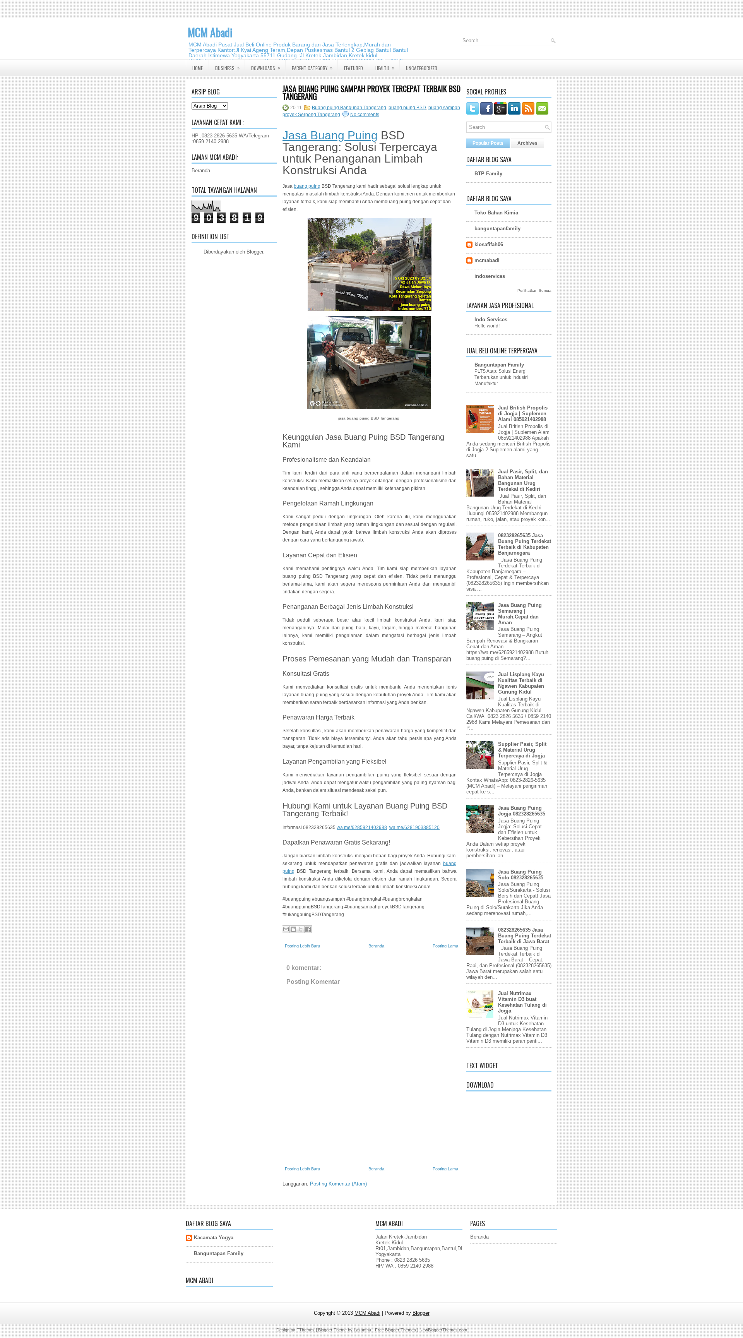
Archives (527, 143)
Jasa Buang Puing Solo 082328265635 (520, 875)
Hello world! (487, 326)
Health (384, 67)
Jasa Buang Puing (330, 135)
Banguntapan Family (499, 365)
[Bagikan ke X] (301, 929)
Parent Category (312, 67)
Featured (353, 68)
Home (197, 68)
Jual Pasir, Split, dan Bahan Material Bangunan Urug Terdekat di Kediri (523, 480)
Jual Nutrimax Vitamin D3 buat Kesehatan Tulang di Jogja (522, 1002)
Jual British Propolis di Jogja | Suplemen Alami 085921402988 (523, 413)
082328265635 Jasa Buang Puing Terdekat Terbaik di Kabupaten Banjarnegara (524, 544)
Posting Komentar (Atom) (338, 1184)
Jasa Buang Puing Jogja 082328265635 (521, 811)
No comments (364, 114)
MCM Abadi (210, 32)
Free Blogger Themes (395, 1330)
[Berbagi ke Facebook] (308, 929)
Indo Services (490, 319)
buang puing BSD (407, 107)
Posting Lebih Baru (302, 946)
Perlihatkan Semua (534, 290)
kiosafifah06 (488, 244)
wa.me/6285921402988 (362, 827)
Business (227, 67)
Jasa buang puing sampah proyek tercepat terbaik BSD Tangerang (371, 92)
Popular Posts (488, 143)
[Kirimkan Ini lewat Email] (286, 929)
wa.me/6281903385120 (414, 827)
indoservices (489, 276)
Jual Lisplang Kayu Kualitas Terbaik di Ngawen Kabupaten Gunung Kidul (521, 683)
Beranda (201, 170)
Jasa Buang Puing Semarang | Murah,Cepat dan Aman (520, 613)
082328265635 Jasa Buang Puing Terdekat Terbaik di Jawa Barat (524, 935)
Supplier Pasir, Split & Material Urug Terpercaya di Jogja (522, 750)
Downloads (265, 67)
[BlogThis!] (293, 929)
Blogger (255, 252)
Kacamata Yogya (213, 1237)
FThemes (305, 1330)
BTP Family (488, 173)
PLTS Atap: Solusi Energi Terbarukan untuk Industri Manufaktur (501, 377)
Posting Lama (445, 946)
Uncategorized (421, 68)
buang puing (307, 186)
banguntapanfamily (497, 228)
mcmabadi (487, 260)
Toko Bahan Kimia (496, 213)
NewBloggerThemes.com (443, 1330)
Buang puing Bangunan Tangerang (349, 107)
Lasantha (362, 1330)
